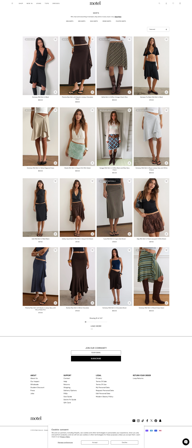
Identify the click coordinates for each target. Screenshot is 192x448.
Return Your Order (142, 375)
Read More (118, 17)
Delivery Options (70, 390)
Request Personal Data (105, 390)
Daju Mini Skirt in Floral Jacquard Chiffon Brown (151, 239)
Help (65, 381)
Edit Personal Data (103, 393)
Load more (96, 326)
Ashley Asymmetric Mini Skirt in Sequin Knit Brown (77, 239)
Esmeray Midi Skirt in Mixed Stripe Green (151, 308)
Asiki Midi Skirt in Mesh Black (40, 239)
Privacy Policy (65, 437)
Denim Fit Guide (70, 400)
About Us (34, 378)
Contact (67, 378)
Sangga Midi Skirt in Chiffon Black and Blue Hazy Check (115, 169)
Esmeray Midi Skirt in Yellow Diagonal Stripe (40, 168)
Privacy (99, 378)
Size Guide (68, 396)
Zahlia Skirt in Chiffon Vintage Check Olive (114, 97)
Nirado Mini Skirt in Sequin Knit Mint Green (77, 168)
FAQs (66, 393)
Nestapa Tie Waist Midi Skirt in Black (151, 97)
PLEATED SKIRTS (121, 21)
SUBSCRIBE (96, 358)
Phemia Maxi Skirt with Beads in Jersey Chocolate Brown (77, 98)
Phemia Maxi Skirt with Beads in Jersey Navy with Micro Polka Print (40, 309)
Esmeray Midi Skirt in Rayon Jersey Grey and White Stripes (151, 169)
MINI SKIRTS (69, 21)
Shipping (67, 387)
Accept (94, 442)
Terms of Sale (101, 381)
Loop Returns (138, 378)
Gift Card (67, 403)
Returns (67, 384)
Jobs (32, 393)
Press (32, 390)
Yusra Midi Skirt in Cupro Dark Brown (114, 239)
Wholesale (34, 384)
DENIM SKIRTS (107, 21)
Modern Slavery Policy (104, 396)
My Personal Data (102, 387)
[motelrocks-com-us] (95, 3)
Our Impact (34, 381)
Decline (124, 442)
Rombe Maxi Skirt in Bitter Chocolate (77, 308)
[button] (55, 39)
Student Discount (37, 387)
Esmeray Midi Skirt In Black (40, 97)
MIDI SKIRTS (81, 21)
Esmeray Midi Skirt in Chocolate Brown (115, 308)
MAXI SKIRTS (94, 21)
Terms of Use (101, 384)
